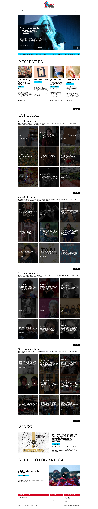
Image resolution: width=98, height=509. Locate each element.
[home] (49, 4)
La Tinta (67, 497)
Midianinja (67, 498)
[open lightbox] (33, 442)
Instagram (53, 499)
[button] (22, 10)
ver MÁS (76, 109)
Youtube (53, 500)
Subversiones (68, 500)
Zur (66, 501)
